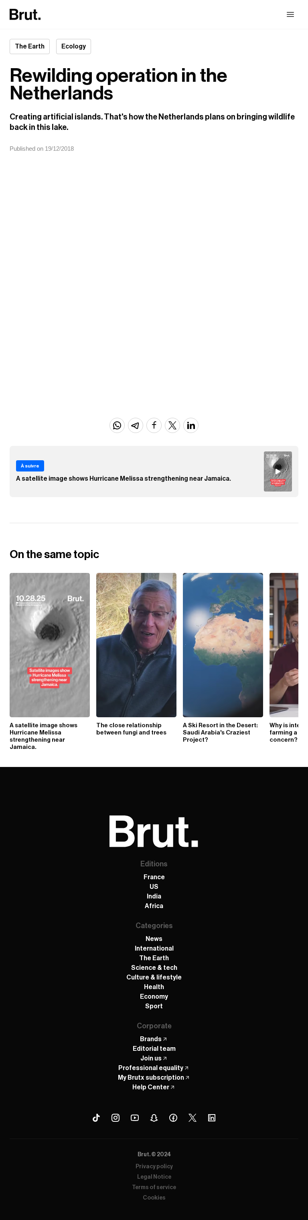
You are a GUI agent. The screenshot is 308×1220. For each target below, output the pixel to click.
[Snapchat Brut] (154, 1118)
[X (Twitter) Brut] (192, 1118)
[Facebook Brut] (173, 1118)
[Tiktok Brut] (96, 1118)
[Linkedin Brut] (212, 1118)
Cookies (154, 1198)
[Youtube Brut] (135, 1118)
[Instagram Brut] (115, 1118)
